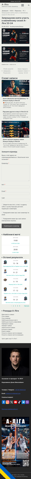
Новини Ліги (5, 64)
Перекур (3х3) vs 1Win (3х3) (15, 284)
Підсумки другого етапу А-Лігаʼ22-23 (15, 111)
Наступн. (26, 306)
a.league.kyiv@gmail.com (13, 393)
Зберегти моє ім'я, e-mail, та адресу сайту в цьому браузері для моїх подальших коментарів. (14, 206)
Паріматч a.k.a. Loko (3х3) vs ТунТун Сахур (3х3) (15, 293)
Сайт (3, 198)
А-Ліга (5, 4)
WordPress (25, 476)
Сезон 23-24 (13, 64)
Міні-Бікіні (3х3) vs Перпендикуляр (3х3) (15, 302)
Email (4, 191)
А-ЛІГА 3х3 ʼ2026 (15, 243)
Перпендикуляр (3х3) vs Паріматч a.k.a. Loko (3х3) (15, 266)
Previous (4, 306)
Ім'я (3, 184)
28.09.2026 (15, 237)
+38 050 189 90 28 (20, 390)
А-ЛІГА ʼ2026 (15, 252)
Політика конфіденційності (10, 409)
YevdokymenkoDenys (16, 26)
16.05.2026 (15, 260)
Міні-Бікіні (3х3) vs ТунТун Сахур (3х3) (15, 275)
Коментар (5, 163)
